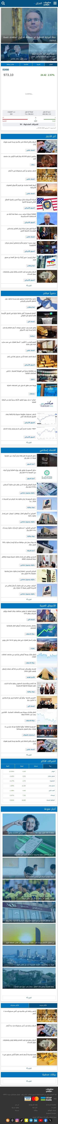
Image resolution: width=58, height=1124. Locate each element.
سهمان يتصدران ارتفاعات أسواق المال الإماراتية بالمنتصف (21, 627)
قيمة (21, 766)
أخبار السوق (31, 464)
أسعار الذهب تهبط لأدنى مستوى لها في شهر (21, 357)
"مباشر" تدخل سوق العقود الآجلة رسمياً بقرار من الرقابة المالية (19, 401)
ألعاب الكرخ (52, 790)
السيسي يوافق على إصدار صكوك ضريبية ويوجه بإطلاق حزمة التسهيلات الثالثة (19, 558)
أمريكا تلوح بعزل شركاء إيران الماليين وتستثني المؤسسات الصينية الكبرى (21, 230)
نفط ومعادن (31, 266)
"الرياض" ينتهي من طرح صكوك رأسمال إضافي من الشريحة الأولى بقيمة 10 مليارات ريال (20, 587)
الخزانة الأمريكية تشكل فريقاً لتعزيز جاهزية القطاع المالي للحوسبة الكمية (20, 201)
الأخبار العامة (31, 677)
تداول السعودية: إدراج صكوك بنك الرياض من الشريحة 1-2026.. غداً (19, 500)
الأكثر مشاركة (15, 1005)
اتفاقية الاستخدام (51, 1105)
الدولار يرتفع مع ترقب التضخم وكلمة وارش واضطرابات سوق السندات (19, 273)
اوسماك (53, 795)
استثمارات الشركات (29, 735)
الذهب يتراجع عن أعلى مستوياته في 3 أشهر (22, 171)
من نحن (17, 1105)
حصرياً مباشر (49, 293)
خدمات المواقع (52, 1110)
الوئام (53, 771)
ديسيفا (17, 1110)
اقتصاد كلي (31, 321)
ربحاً (50, 766)
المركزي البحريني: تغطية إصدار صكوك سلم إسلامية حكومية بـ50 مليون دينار (20, 572)
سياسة (32, 336)
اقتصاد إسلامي (48, 450)
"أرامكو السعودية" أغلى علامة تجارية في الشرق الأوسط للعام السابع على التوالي (18, 314)
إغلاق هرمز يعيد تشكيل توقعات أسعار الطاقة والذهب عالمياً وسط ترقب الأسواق (19, 329)
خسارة (36, 766)
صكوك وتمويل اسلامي (27, 493)
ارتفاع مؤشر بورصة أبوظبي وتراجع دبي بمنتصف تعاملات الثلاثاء (19, 656)
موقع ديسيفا (15, 1107)
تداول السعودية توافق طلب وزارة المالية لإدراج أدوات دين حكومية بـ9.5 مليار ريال (19, 471)
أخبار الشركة (31, 551)
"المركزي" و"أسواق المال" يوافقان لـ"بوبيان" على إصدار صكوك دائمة (19, 514)
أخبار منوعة (50, 809)
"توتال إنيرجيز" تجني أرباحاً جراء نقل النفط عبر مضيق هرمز (20, 258)
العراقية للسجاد (51, 800)
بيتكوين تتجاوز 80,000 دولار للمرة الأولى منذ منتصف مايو (19, 157)
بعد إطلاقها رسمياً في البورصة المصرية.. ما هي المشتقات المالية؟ (21, 372)
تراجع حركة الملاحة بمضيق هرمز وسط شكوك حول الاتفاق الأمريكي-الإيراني (20, 300)
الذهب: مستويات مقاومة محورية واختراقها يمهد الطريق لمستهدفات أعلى (20, 415)
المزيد (29, 285)
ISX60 (6, 70)
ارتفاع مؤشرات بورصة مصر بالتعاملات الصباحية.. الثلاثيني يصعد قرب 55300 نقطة (19, 713)
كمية (7, 766)
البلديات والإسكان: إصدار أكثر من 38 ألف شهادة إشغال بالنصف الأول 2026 (19, 670)
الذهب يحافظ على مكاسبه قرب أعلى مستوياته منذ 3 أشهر (19, 1012)
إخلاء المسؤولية (33, 1105)
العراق (51, 64)
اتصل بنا (54, 1107)
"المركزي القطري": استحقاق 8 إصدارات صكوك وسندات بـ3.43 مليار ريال (19, 529)
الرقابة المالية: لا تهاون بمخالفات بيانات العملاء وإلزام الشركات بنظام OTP (19, 612)
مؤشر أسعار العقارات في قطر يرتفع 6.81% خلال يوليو (19, 640)
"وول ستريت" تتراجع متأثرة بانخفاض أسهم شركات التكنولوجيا (20, 244)
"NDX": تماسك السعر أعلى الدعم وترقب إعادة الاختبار (19, 429)
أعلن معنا (34, 1107)
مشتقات (32, 394)
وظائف (35, 1110)
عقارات (33, 648)
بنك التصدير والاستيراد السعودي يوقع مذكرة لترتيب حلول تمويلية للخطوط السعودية (20, 684)
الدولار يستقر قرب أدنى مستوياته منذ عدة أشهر (21, 1026)
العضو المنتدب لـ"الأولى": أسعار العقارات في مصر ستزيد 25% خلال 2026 (19, 343)
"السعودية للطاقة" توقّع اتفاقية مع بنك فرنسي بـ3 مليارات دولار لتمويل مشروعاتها (20, 728)
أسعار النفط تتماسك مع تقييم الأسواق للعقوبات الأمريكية (21, 186)
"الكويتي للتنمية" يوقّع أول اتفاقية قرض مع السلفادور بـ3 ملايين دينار (19, 699)
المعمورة (52, 781)
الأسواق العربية (48, 605)
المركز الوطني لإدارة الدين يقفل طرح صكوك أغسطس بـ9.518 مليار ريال (19, 486)
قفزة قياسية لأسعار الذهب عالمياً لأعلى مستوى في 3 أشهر (19, 1056)
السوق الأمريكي (30, 208)
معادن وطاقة (10, 64)
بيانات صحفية (49, 1074)
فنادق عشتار (51, 776)
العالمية (26, 64)
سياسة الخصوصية (51, 1113)
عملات (33, 165)
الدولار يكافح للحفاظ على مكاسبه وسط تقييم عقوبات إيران (19, 143)
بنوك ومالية (31, 507)
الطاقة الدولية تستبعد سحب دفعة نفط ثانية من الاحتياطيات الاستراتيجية (21, 215)
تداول (33, 379)
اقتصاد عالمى (30, 150)
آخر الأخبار (51, 136)
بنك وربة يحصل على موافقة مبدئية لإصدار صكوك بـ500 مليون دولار (19, 543)
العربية (38, 64)
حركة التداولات (30, 634)
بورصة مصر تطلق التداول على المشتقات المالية (21, 385)
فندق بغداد (52, 786)
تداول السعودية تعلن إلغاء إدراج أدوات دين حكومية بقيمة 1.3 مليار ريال (20, 457)
